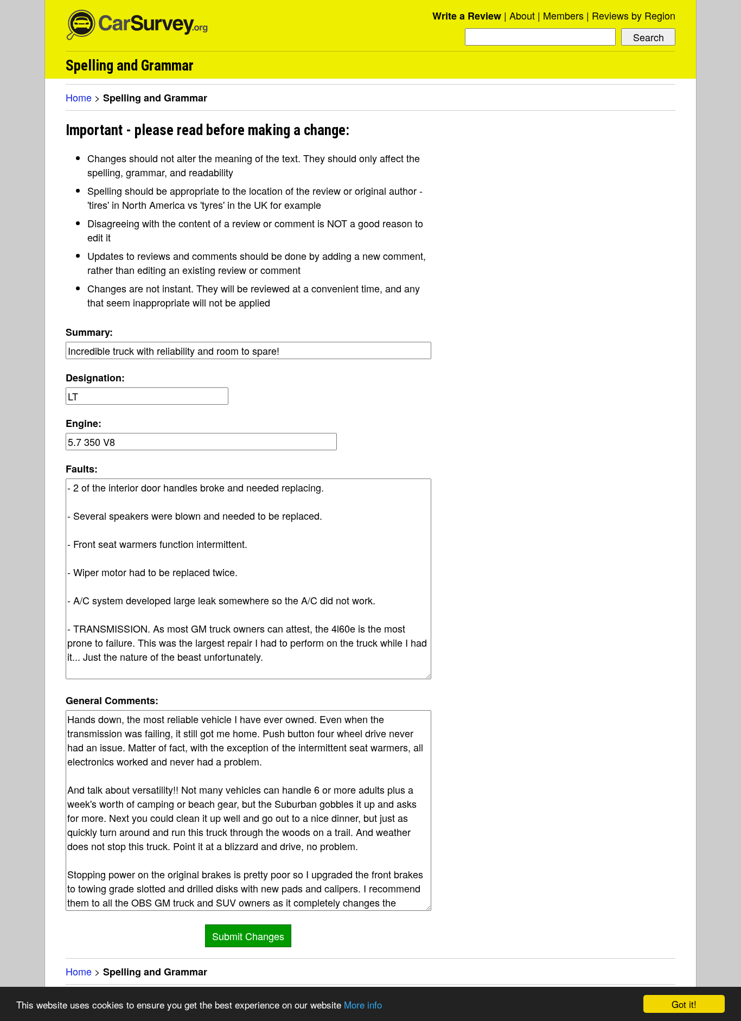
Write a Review (466, 16)
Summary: (89, 332)
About (522, 15)
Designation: (95, 378)
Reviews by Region (633, 15)
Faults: (82, 469)
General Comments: (112, 700)
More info (363, 1004)
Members (563, 15)
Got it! (684, 1004)
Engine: (83, 423)
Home (79, 97)
